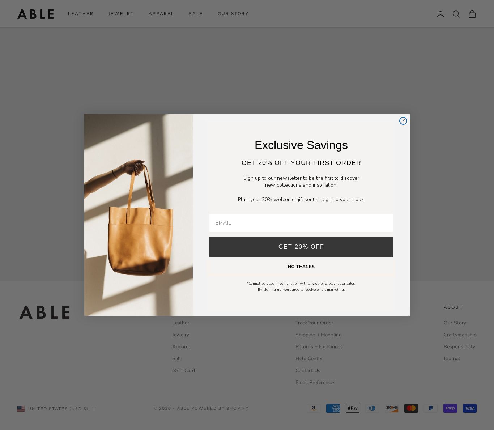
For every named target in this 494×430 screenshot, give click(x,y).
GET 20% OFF (301, 247)
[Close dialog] (403, 120)
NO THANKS (301, 266)
